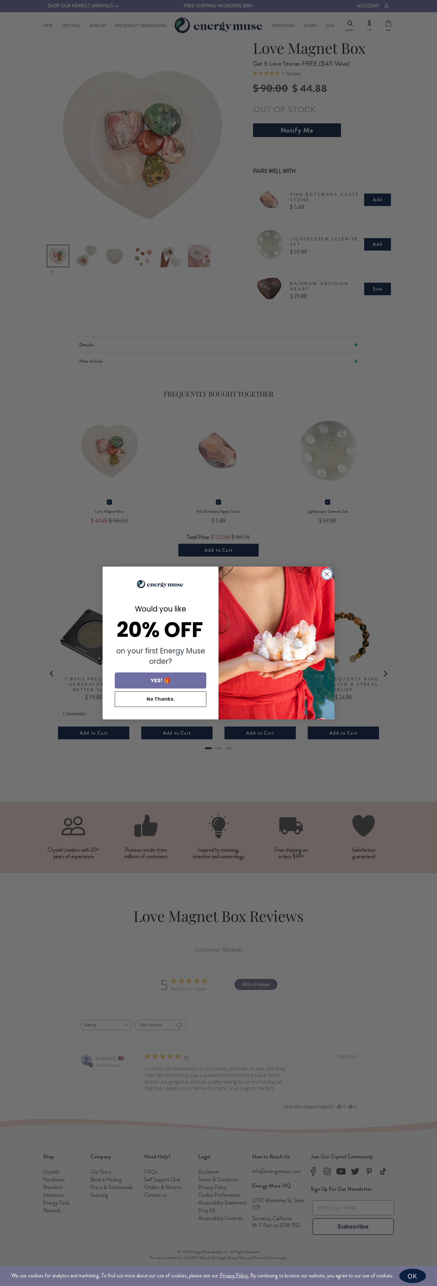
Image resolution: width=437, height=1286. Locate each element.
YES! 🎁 (160, 680)
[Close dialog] (327, 574)
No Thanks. (161, 699)
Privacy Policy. (234, 1275)
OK (412, 1276)
